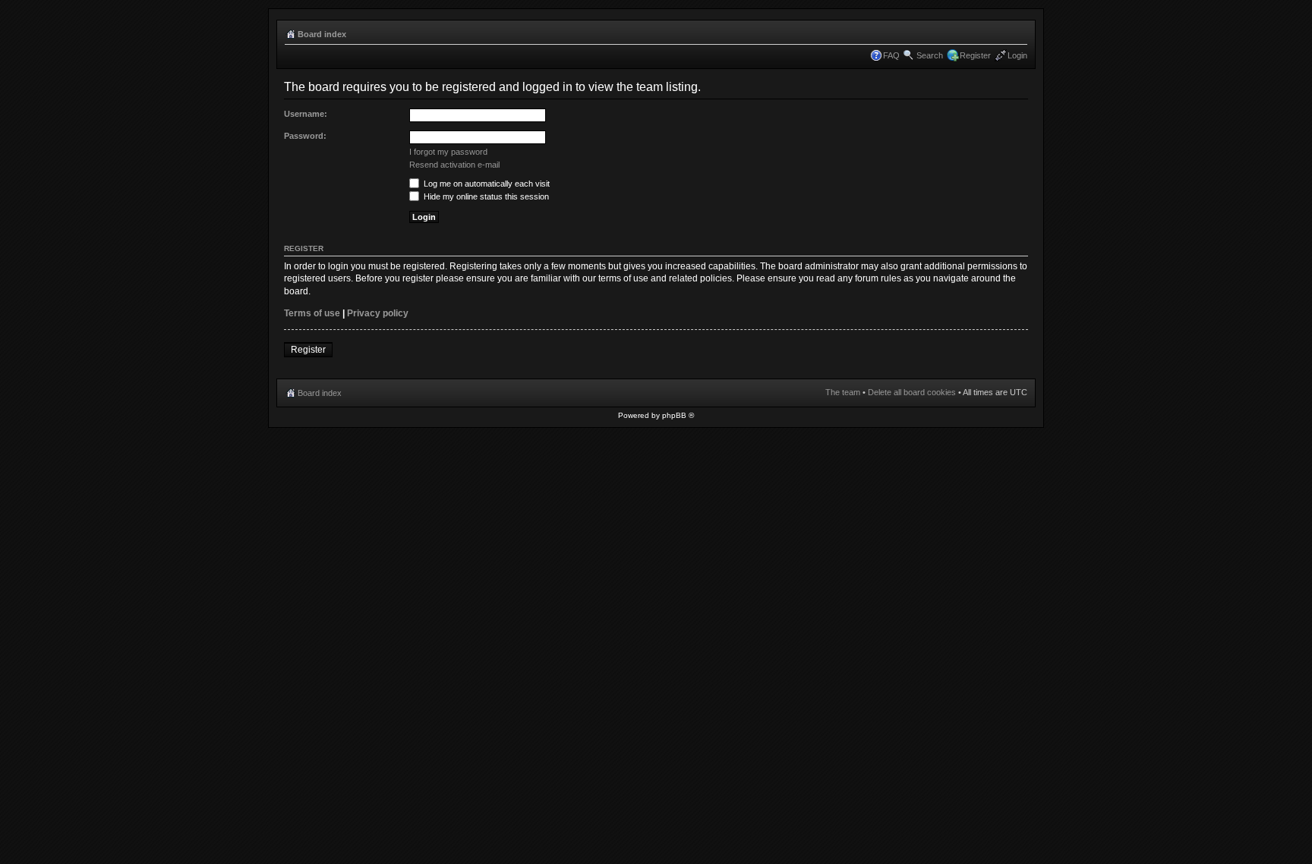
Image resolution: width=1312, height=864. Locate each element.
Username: (305, 113)
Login (1017, 55)
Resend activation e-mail (454, 164)
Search (929, 55)
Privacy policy (377, 313)
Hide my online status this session (485, 196)
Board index (322, 34)
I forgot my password (448, 151)
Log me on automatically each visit (485, 183)
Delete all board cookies (912, 392)
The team (842, 392)
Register (975, 55)
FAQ (891, 55)
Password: (305, 135)
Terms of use (312, 313)
